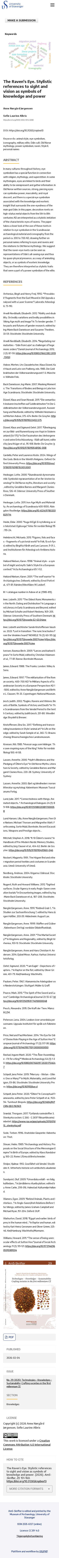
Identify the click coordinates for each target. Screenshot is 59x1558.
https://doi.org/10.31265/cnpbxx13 (26, 130)
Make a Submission (22, 20)
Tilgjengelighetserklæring (29, 1536)
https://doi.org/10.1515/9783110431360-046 (31, 850)
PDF (11, 1337)
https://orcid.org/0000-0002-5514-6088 (18, 120)
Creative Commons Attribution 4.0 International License (26, 1444)
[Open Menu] (52, 5)
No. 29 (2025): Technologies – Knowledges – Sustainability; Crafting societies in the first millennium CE (29, 1383)
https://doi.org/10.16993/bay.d (22, 1086)
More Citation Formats (26, 1488)
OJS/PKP (43, 1551)
